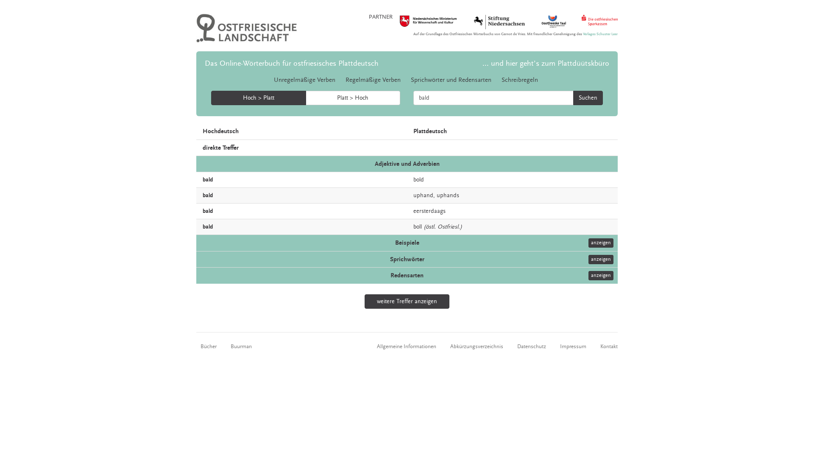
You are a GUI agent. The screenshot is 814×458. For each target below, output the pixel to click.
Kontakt (609, 346)
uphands (448, 195)
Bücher (209, 346)
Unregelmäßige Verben (304, 80)
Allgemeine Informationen (406, 346)
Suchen (588, 98)
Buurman (241, 346)
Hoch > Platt (258, 98)
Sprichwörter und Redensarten (451, 80)
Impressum (573, 346)
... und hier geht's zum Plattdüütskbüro (545, 63)
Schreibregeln (520, 80)
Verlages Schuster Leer (600, 34)
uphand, (424, 195)
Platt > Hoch (352, 98)
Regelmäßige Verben (373, 80)
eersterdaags (429, 211)
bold (418, 179)
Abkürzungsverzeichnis (476, 346)
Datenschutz (531, 346)
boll (417, 226)
